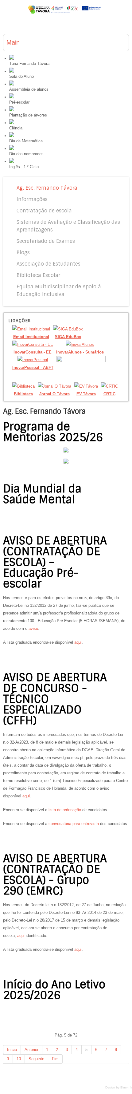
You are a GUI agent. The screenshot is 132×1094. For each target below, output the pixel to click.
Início (12, 1049)
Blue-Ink (126, 1087)
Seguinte (36, 1058)
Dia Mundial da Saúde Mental (42, 494)
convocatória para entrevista (74, 823)
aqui (78, 642)
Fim (55, 1058)
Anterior (31, 1049)
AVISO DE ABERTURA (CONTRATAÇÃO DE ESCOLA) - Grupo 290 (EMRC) (55, 874)
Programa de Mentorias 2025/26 (53, 432)
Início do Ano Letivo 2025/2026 (54, 989)
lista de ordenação (65, 810)
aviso (33, 628)
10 (19, 1058)
